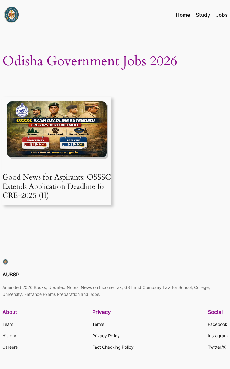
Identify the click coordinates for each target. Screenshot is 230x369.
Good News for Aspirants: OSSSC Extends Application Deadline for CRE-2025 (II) (56, 186)
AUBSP (10, 275)
